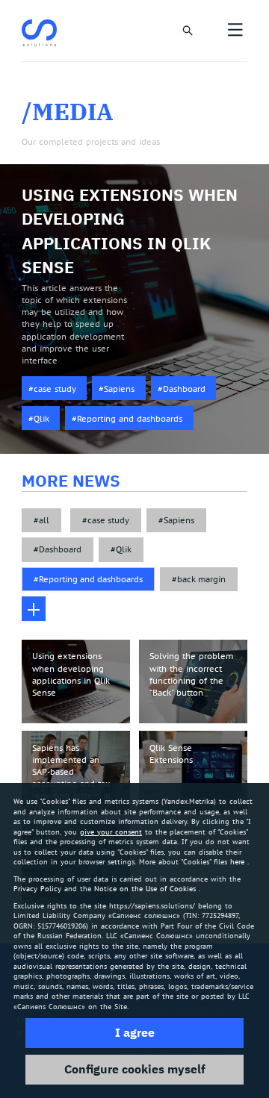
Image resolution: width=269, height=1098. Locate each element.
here (237, 862)
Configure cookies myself (134, 1068)
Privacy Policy (37, 889)
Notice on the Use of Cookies (145, 889)
